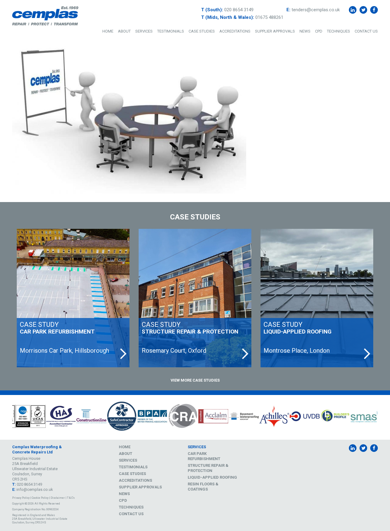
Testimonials (170, 31)
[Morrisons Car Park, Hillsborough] (73, 298)
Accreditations (234, 31)
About (124, 31)
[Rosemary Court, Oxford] (195, 298)
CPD (318, 31)
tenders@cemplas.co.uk (316, 9)
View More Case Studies (195, 380)
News (305, 31)
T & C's (71, 497)
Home (107, 31)
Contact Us (366, 31)
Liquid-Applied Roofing (212, 477)
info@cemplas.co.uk (34, 489)
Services (144, 31)
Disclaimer (58, 497)
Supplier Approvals (275, 31)
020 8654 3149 (239, 9)
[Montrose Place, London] (317, 298)
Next (382, 417)
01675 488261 (269, 17)
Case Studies (202, 31)
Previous (8, 417)
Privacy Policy (21, 497)
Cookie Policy (40, 497)
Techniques (338, 31)
